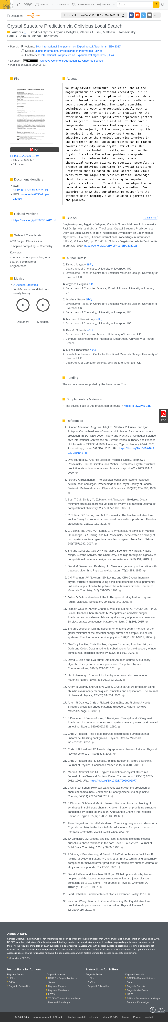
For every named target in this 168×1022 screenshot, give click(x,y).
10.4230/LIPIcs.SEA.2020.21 (30, 190)
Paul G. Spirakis (18, 36)
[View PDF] (31, 113)
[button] (28, 4)
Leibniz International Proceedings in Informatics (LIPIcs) (69, 50)
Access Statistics (27, 284)
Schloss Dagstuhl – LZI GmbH (48, 1017)
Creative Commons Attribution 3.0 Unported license (71, 60)
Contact (149, 1017)
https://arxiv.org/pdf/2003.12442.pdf (34, 220)
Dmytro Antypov (41, 32)
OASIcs (13, 982)
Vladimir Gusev (90, 32)
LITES (51, 994)
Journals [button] (62, 4)
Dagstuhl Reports (57, 986)
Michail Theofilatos (45, 36)
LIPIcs (12, 978)
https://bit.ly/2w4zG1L (137, 405)
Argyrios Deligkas (65, 32)
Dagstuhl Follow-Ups (19, 986)
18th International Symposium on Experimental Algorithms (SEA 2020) (78, 46)
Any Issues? (161, 1009)
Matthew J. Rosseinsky (119, 32)
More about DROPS (19, 958)
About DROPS (110, 1017)
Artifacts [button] (108, 4)
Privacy (137, 1017)
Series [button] (44, 4)
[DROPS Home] (19, 4)
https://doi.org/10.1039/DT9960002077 (113, 780)
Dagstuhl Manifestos (58, 990)
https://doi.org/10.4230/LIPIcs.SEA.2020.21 (110, 245)
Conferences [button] (85, 4)
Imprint (125, 1017)
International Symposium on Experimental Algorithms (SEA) (77, 55)
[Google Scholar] (76, 472)
